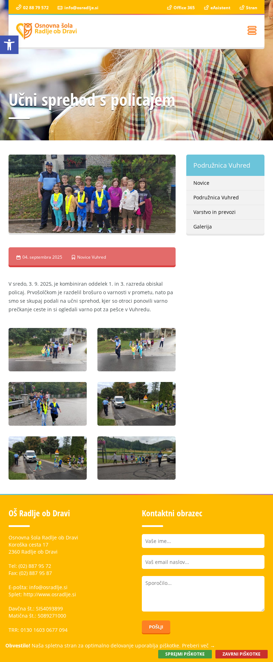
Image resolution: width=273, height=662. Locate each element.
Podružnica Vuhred (216, 197)
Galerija (202, 226)
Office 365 (183, 8)
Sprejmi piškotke (185, 654)
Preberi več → (198, 645)
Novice (201, 182)
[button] (9, 45)
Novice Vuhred (91, 257)
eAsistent (219, 8)
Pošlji (156, 627)
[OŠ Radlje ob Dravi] (47, 31)
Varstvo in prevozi (214, 212)
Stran (251, 8)
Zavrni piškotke (242, 654)
